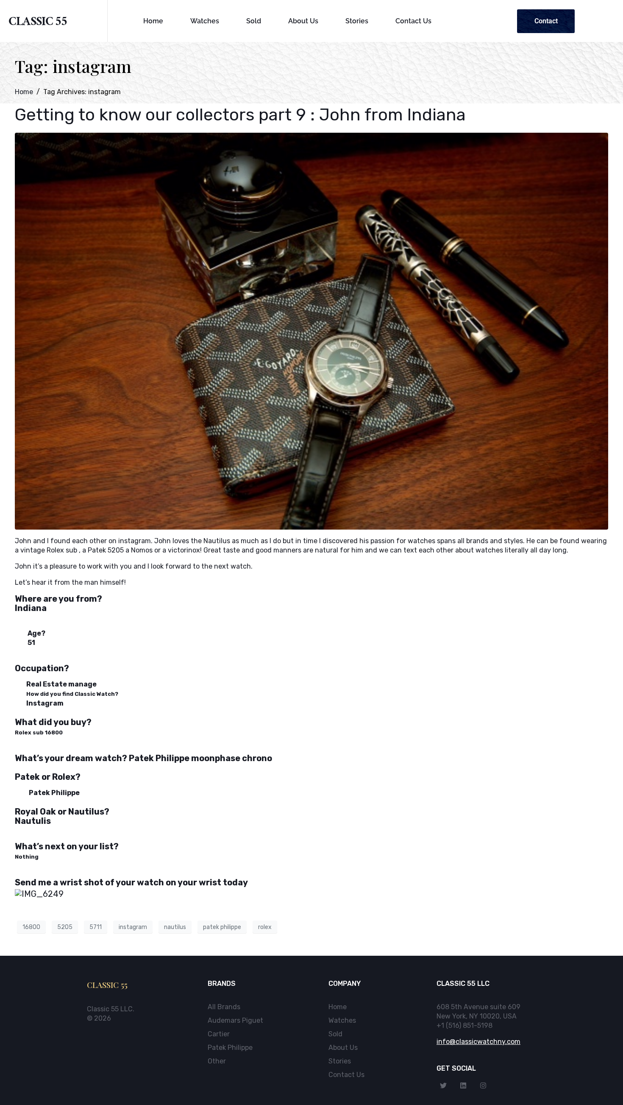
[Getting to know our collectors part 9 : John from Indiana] (311, 330)
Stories (356, 21)
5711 (95, 927)
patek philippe (222, 927)
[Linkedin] (463, 1085)
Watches (204, 21)
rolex (265, 927)
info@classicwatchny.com (478, 1042)
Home (153, 21)
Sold (253, 21)
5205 (64, 927)
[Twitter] (443, 1085)
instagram (133, 927)
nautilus (175, 927)
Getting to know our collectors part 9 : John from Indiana (240, 115)
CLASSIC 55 (37, 23)
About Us (303, 21)
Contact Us (413, 21)
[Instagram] (483, 1085)
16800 (31, 927)
